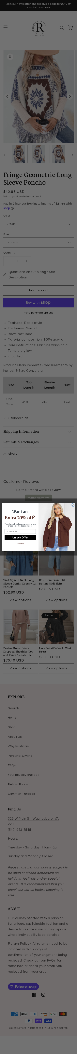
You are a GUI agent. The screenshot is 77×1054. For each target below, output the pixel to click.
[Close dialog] (72, 505)
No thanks (20, 543)
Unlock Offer (20, 537)
